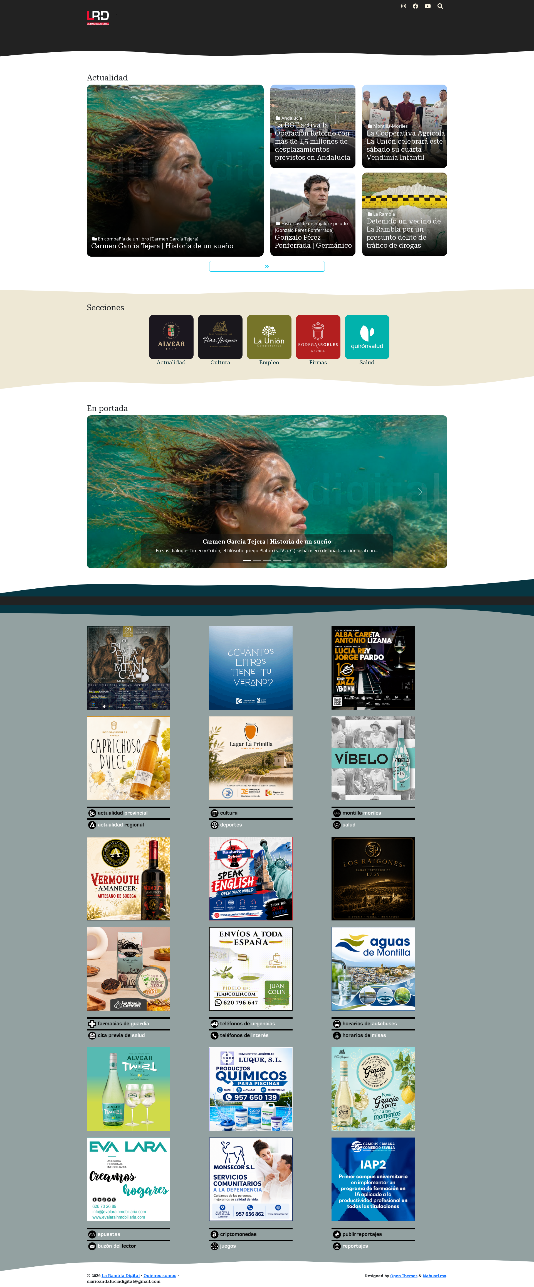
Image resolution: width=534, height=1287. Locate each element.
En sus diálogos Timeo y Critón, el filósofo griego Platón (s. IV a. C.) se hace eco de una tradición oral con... (267, 550)
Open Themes (403, 1275)
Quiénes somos (160, 1275)
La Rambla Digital (121, 1275)
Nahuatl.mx (434, 1275)
